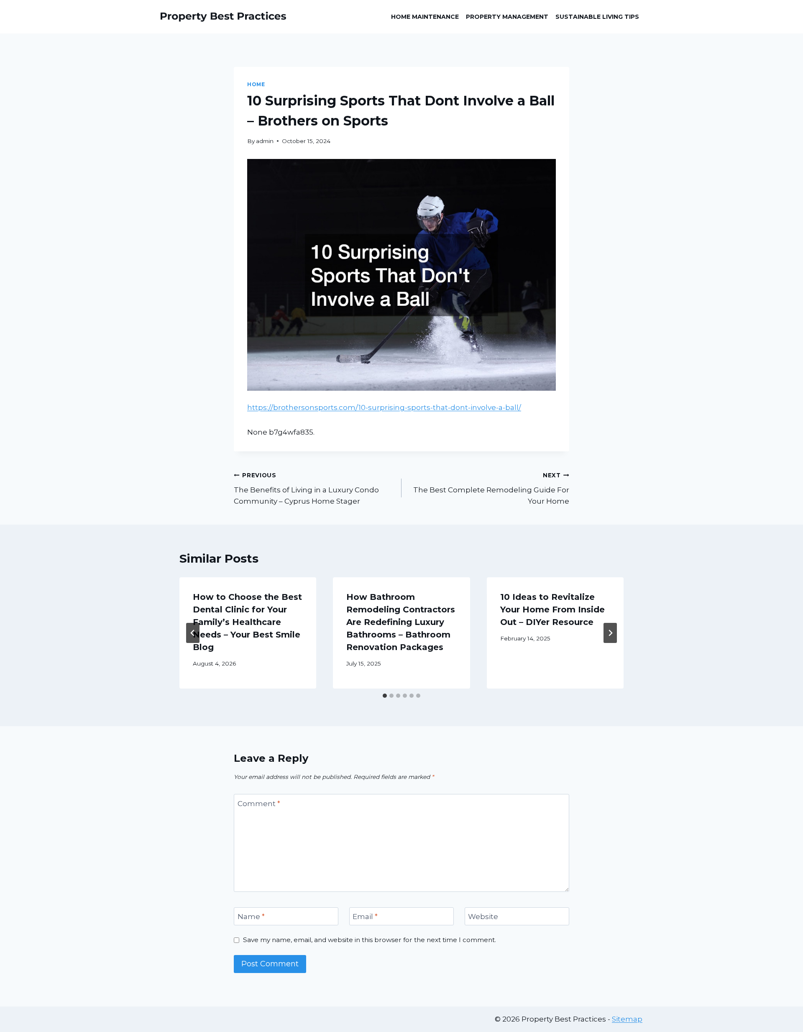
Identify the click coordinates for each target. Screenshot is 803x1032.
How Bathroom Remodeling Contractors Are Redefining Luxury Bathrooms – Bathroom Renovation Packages (400, 622)
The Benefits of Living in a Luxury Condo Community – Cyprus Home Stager (306, 488)
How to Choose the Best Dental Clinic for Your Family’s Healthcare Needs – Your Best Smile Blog (247, 622)
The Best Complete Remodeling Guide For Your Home (491, 488)
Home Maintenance (425, 16)
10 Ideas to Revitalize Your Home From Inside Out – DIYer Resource (552, 609)
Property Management (507, 16)
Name (251, 916)
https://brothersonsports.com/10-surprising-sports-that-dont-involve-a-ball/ (384, 407)
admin (265, 141)
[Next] (610, 633)
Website (483, 916)
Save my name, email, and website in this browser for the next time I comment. (369, 940)
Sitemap (627, 1019)
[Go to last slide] (192, 633)
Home (256, 84)
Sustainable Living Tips (597, 16)
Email (365, 916)
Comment (259, 803)
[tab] (385, 696)
